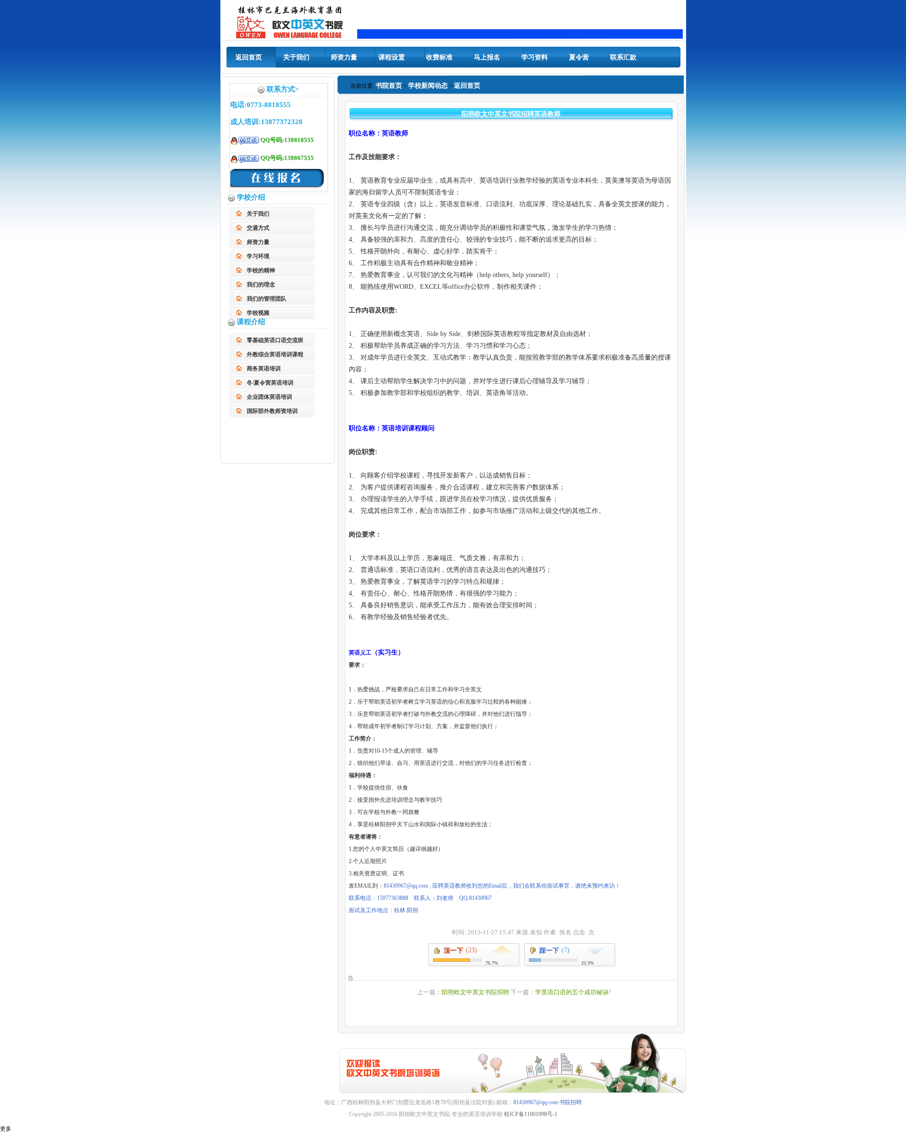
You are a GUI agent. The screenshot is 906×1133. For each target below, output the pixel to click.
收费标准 (439, 57)
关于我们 (296, 57)
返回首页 (248, 57)
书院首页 (389, 85)
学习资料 (534, 57)
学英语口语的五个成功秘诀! (573, 992)
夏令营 (579, 57)
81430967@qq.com (535, 1102)
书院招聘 (570, 1102)
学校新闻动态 (428, 85)
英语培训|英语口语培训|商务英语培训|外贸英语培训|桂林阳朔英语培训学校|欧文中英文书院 (289, 20)
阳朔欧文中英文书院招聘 (475, 992)
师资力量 (344, 57)
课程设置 (391, 57)
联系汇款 (623, 57)
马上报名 (487, 57)
